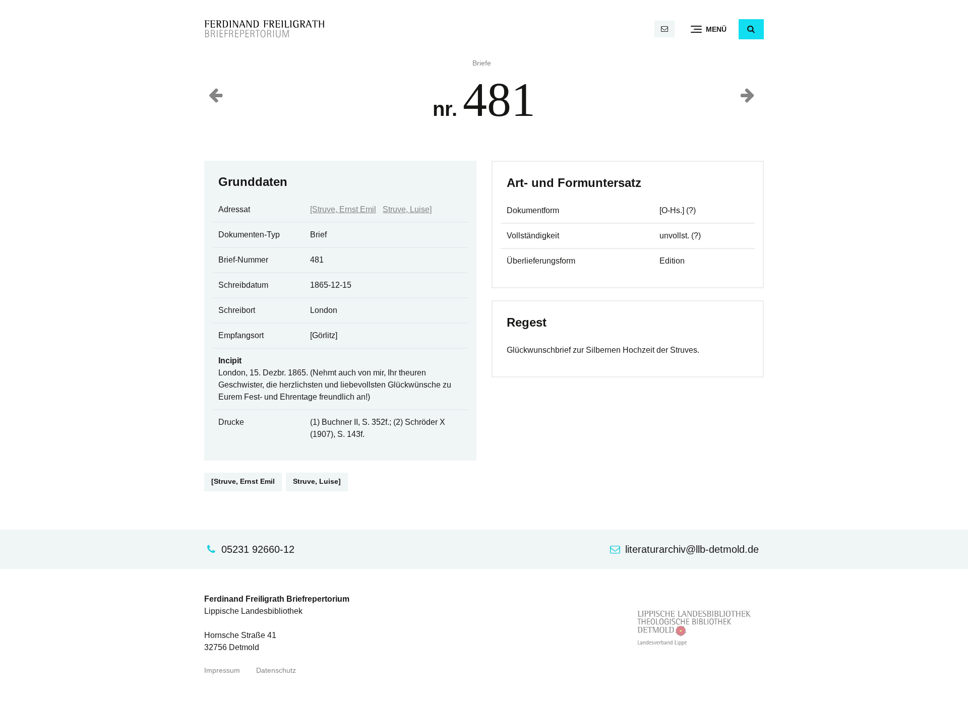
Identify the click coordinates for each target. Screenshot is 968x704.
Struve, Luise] (407, 209)
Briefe (481, 63)
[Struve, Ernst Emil (343, 209)
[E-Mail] (664, 29)
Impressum (222, 670)
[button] (751, 29)
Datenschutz (276, 670)
